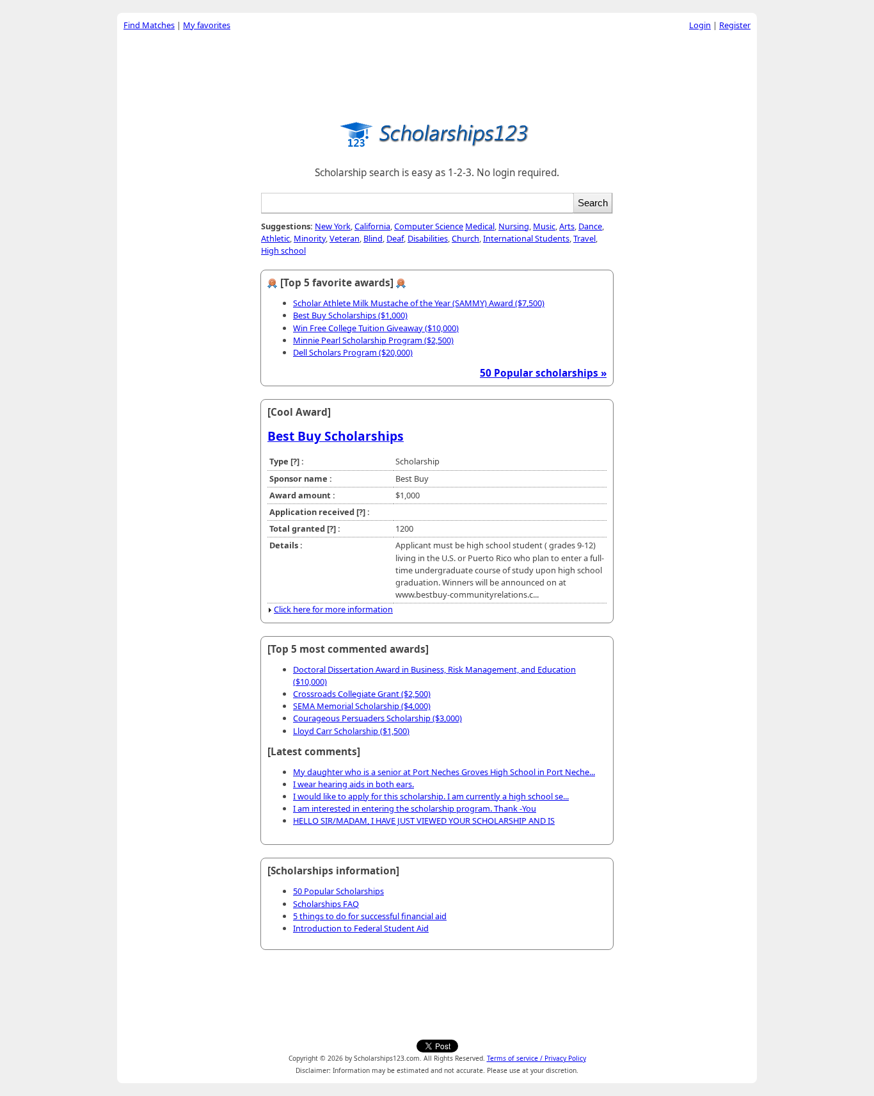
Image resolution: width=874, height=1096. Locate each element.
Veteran (345, 238)
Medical (480, 226)
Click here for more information (333, 609)
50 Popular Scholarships (338, 891)
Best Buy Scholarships (335, 436)
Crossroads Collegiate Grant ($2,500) (362, 693)
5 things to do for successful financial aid (370, 916)
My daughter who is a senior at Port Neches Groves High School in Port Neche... (444, 772)
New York (333, 226)
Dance (590, 226)
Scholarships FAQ (326, 904)
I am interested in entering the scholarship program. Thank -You (414, 808)
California (372, 226)
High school (283, 250)
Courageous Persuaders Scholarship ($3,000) (377, 718)
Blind (373, 238)
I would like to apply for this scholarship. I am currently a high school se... (431, 796)
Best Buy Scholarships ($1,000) (350, 315)
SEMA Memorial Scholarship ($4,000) (362, 706)
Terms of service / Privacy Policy (536, 1058)
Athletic (275, 238)
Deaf (395, 238)
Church (465, 238)
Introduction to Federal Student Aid (361, 928)
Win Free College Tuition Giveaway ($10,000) (376, 328)
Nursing (513, 226)
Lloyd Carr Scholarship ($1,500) (351, 731)
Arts (567, 226)
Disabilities (428, 238)
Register (735, 25)
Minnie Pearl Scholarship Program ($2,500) (373, 340)
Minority (310, 238)
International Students (526, 238)
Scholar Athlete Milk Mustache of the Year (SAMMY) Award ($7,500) (418, 303)
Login (700, 25)
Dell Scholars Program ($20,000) (353, 352)
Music (544, 226)
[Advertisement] (437, 73)
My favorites (206, 25)
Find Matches (149, 25)
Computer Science (428, 226)
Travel (584, 238)
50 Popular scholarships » (543, 373)
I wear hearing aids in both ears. (353, 784)
